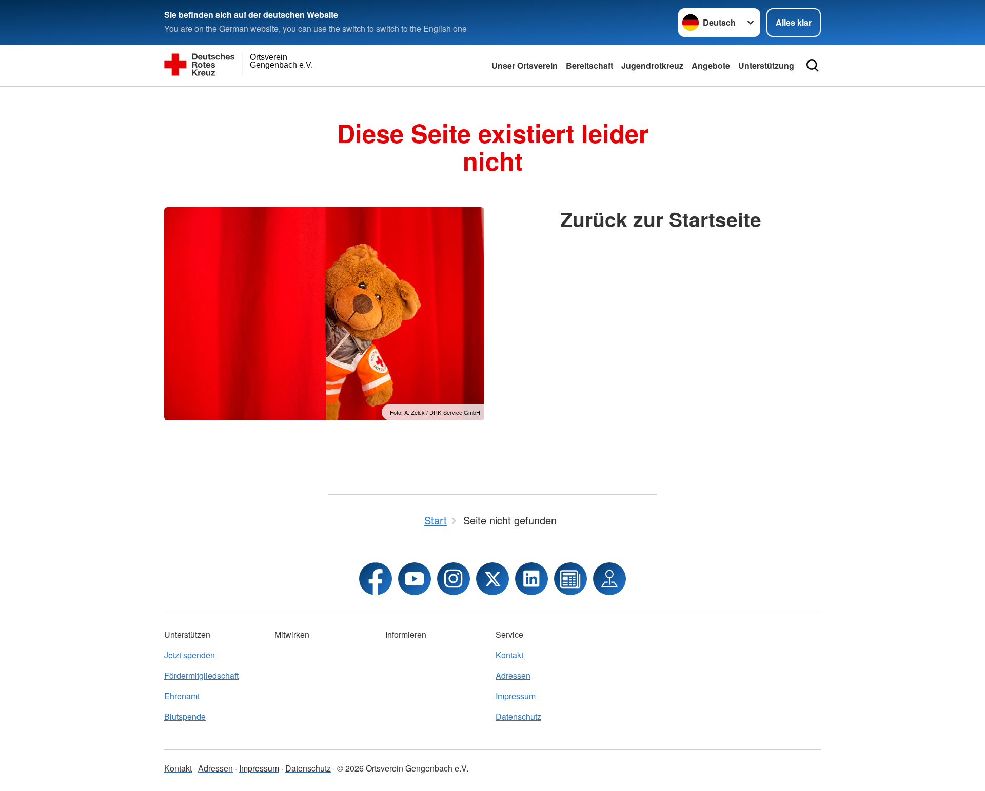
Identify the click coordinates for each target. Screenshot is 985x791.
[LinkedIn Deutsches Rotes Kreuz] (531, 578)
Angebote (711, 65)
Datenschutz (518, 716)
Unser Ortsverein (524, 65)
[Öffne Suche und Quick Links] (812, 65)
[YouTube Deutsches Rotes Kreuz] (414, 578)
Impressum (516, 696)
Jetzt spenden (189, 655)
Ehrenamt (182, 696)
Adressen (513, 675)
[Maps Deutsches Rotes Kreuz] (609, 578)
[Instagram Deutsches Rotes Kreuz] (453, 578)
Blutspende (185, 716)
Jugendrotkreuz (652, 65)
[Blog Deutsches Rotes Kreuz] (570, 578)
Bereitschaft (589, 65)
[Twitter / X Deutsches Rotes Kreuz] (492, 578)
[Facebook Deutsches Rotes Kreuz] (375, 578)
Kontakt (509, 655)
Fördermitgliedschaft (201, 675)
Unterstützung (766, 65)
